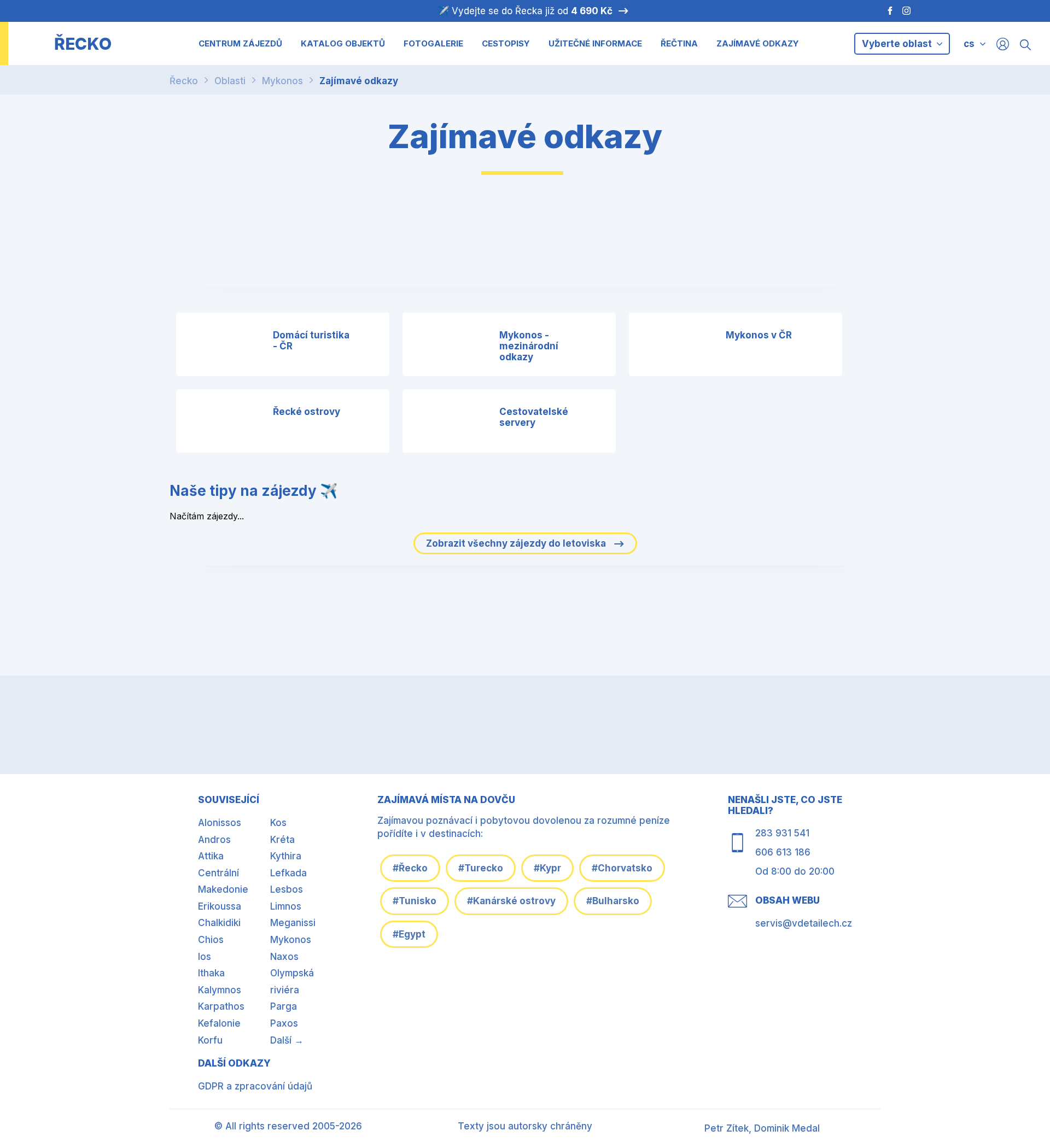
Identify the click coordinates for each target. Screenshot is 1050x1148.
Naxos (284, 956)
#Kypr (547, 868)
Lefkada (288, 873)
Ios (204, 956)
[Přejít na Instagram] (908, 10)
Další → (287, 1040)
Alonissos (219, 822)
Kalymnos (219, 990)
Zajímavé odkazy (358, 80)
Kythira (285, 856)
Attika (211, 856)
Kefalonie (219, 1023)
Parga (283, 1006)
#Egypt (409, 934)
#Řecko (410, 868)
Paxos (284, 1023)
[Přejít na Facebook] (885, 10)
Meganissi (293, 922)
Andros (214, 839)
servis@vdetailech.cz (803, 923)
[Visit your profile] (1002, 43)
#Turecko (480, 868)
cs (969, 43)
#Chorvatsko (622, 868)
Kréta (282, 839)
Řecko (184, 80)
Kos (278, 822)
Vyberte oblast (898, 43)
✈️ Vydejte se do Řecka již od (525, 10)
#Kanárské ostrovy (511, 900)
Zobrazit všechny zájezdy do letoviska (517, 543)
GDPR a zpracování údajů (255, 1086)
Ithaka (211, 973)
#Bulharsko (612, 900)
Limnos (285, 906)
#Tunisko (414, 900)
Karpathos (221, 1006)
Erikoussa (219, 906)
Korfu (210, 1040)
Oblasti (230, 80)
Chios (211, 939)
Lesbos (286, 889)
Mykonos (282, 80)
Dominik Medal (787, 1128)
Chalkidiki (219, 922)
